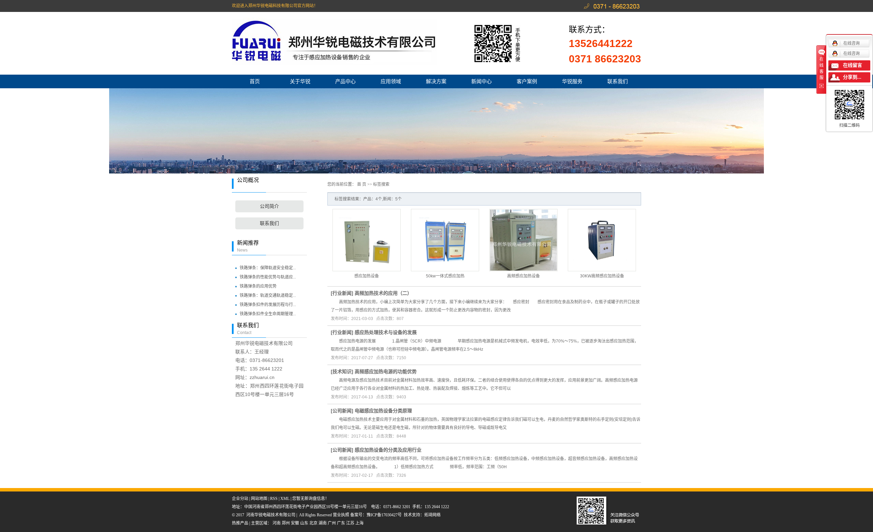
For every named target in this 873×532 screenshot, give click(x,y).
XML (285, 498)
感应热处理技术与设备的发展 (386, 332)
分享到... (852, 77)
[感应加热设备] (366, 240)
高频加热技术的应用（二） (383, 293)
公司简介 (269, 206)
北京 (313, 523)
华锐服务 (572, 81)
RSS (274, 498)
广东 (341, 523)
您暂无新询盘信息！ (310, 498)
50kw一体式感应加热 (445, 276)
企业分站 (240, 498)
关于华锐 (300, 81)
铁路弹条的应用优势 (258, 286)
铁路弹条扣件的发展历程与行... (268, 304)
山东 (304, 523)
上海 (359, 523)
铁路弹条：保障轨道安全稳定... (268, 267)
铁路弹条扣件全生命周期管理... (268, 313)
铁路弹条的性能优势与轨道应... (268, 277)
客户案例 (527, 81)
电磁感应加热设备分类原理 (383, 410)
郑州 (286, 523)
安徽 (295, 523)
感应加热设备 (366, 276)
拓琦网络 (432, 515)
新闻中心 (481, 81)
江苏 (350, 523)
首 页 (361, 184)
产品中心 (345, 81)
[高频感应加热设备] (523, 240)
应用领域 (391, 81)
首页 (255, 81)
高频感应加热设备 (523, 276)
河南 (276, 523)
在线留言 (852, 65)
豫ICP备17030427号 (384, 515)
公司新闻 (342, 410)
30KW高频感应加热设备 (602, 276)
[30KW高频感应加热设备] (602, 240)
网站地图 (259, 498)
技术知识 (342, 371)
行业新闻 (342, 293)
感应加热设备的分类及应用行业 (388, 450)
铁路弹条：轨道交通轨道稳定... (268, 295)
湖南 (323, 523)
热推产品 (240, 523)
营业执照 (341, 515)
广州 (332, 523)
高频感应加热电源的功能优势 (386, 371)
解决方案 (436, 81)
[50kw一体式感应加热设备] (445, 240)
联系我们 (617, 81)
